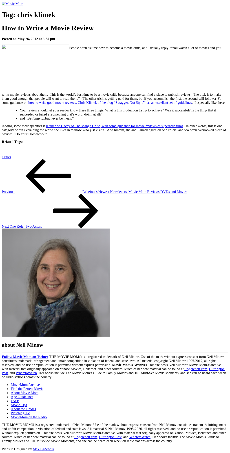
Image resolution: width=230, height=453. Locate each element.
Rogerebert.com (195, 369)
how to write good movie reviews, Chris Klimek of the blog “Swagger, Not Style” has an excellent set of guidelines (110, 102)
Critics (6, 157)
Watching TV (20, 413)
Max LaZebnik (43, 449)
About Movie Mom (24, 393)
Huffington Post (110, 437)
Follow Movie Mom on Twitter (25, 357)
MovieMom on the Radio (29, 417)
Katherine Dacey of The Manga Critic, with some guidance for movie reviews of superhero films (114, 126)
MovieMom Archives (26, 385)
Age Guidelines (22, 397)
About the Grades (23, 409)
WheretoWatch (26, 373)
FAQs (15, 401)
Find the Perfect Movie (27, 389)
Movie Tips (19, 405)
